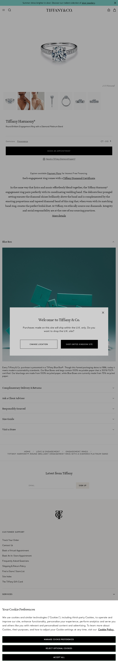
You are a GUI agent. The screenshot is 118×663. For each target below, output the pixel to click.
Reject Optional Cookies (59, 648)
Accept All (59, 657)
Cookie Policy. (106, 629)
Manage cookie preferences (59, 639)
